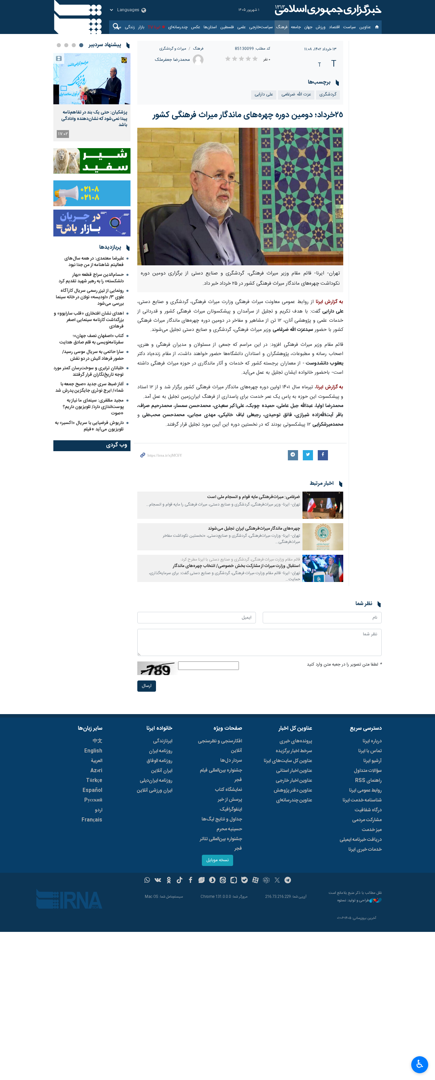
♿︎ (420, 1064)
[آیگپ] (233, 880)
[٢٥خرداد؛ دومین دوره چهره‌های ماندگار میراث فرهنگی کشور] (240, 197)
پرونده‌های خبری (295, 741)
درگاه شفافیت (368, 810)
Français (92, 820)
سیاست (349, 27)
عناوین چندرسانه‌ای (294, 800)
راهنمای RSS (368, 781)
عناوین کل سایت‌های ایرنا (288, 761)
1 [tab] (81, 45)
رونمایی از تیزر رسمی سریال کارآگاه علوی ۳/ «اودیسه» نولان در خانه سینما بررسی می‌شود (90, 297)
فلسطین (227, 27)
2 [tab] (74, 45)
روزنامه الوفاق (159, 761)
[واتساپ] (147, 880)
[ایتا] (223, 880)
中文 (97, 741)
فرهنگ (282, 27)
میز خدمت (372, 830)
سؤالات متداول (368, 771)
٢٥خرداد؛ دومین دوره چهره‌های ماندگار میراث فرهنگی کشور (248, 115)
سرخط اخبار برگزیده (294, 751)
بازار (141, 27)
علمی (241, 27)
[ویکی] (157, 880)
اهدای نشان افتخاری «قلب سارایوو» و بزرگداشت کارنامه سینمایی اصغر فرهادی (89, 320)
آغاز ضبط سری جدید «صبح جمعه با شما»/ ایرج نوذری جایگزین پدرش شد (89, 387)
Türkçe (94, 781)
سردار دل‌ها (231, 761)
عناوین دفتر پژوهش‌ (293, 790)
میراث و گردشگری (172, 49)
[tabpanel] (91, 97)
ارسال (147, 686)
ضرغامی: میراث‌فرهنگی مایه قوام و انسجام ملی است (253, 497)
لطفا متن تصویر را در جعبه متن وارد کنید (344, 664)
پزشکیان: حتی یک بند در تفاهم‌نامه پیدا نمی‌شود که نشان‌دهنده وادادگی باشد (94, 119)
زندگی (130, 27)
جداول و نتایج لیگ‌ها (222, 819)
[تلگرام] (288, 880)
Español (92, 790)
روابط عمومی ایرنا (365, 790)
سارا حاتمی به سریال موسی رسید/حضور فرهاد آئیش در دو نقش (93, 355)
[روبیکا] (266, 880)
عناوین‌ (365, 27)
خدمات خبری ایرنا (365, 850)
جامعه (296, 27)
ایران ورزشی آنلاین (154, 790)
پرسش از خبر (230, 800)
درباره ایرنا (372, 741)
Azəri (96, 771)
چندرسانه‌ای (178, 27)
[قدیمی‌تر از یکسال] (322, 505)
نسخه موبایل (217, 860)
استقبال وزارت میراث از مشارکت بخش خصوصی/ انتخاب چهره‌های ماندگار (236, 566)
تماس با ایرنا (370, 751)
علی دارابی (264, 94)
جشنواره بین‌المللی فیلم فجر (221, 775)
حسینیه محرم (229, 829)
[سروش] (212, 880)
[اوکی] (168, 880)
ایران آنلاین (161, 771)
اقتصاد (334, 27)
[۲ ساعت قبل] (91, 78)
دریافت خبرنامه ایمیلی (361, 840)
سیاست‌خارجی (261, 27)
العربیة (96, 761)
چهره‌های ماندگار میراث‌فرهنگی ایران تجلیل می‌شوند (254, 528)
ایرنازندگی (162, 741)
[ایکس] (277, 880)
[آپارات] (255, 880)
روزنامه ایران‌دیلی (156, 781)
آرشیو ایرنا (372, 761)
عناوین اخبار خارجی (294, 781)
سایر (117, 27)
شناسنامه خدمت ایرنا (362, 800)
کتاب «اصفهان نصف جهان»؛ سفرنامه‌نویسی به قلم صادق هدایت (91, 339)
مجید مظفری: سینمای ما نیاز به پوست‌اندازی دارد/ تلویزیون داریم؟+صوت (93, 407)
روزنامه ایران (160, 751)
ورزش (321, 27)
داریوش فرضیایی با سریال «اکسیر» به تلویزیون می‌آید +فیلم (89, 426)
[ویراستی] (201, 880)
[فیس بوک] (190, 880)
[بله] (244, 880)
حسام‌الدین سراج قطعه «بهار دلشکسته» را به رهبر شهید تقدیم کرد (91, 278)
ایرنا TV (154, 27)
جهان (308, 27)
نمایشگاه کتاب (228, 790)
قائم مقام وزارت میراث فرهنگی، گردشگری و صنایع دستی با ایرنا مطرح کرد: (240, 559)
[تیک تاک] (179, 880)
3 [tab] (66, 45)
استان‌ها (210, 27)
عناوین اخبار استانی (294, 771)
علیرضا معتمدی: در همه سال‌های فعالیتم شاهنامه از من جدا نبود (94, 262)
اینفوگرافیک (231, 809)
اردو (98, 810)
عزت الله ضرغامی (296, 94)
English (93, 751)
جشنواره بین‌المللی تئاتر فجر (221, 844)
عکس (195, 27)
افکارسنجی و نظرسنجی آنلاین (220, 746)
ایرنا (327, 10)
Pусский (93, 800)
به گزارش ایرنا (329, 302)
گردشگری (327, 94)
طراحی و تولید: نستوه (353, 901)
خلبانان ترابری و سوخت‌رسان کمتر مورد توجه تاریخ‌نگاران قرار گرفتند (89, 371)
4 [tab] (59, 45)
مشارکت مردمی (367, 820)
